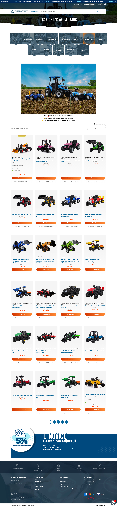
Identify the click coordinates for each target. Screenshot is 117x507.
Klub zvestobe (51, 4)
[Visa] (98, 494)
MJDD (105, 505)
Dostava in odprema (64, 484)
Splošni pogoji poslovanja (66, 479)
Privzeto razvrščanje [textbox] (93, 128)
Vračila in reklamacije (65, 483)
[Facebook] (97, 4)
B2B (12, 7)
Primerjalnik (32, 4)
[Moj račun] (97, 11)
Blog (44, 4)
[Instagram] (99, 4)
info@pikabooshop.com (89, 4)
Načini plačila (63, 481)
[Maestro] (94, 494)
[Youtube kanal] (105, 4)
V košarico (23, 178)
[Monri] (102, 494)
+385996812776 (78, 4)
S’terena (39, 4)
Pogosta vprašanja (21, 4)
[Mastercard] (89, 494)
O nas (13, 4)
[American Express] (85, 494)
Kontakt (59, 4)
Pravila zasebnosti (64, 486)
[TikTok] (102, 4)
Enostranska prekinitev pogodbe (67, 488)
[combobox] (96, 128)
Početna (37, 479)
